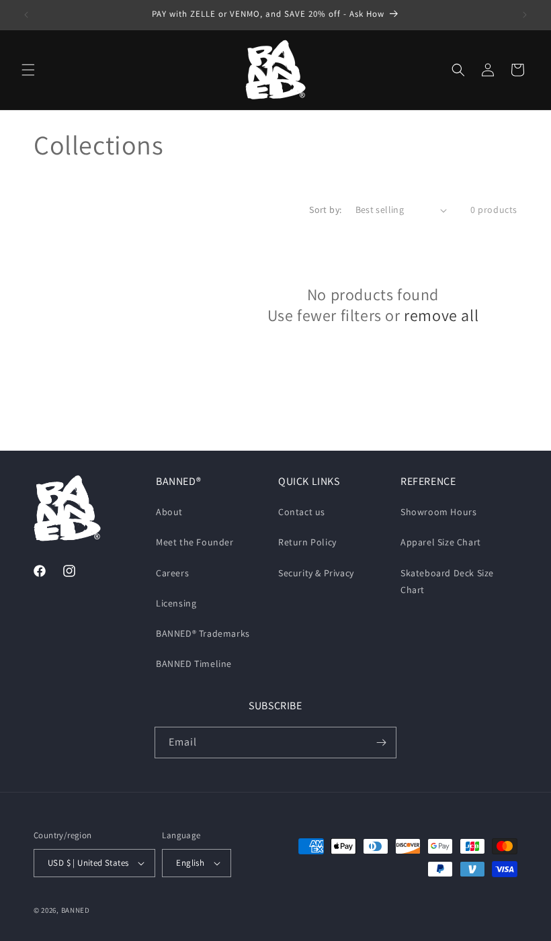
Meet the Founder (195, 542)
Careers (172, 573)
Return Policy (307, 542)
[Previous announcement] (26, 15)
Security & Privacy (316, 573)
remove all (441, 315)
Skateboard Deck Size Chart (447, 581)
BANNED (75, 910)
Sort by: (325, 210)
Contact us (301, 512)
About (169, 512)
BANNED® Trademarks (203, 633)
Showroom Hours (438, 512)
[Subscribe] (381, 742)
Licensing (176, 603)
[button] (28, 70)
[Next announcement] (525, 15)
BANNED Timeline (194, 664)
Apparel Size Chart (440, 542)
